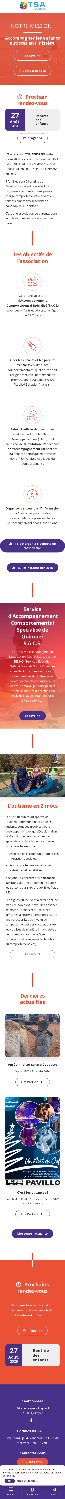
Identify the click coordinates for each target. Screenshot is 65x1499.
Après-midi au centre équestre (32, 1064)
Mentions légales (27, 1480)
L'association (36, 1199)
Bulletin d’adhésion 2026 (35, 568)
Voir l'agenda (32, 138)
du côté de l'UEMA (16, 1199)
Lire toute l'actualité (32, 1234)
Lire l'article (30, 1082)
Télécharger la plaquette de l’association (35, 546)
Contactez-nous (34, 71)
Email (54, 1494)
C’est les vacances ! (32, 1192)
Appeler (32, 1494)
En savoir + (32, 56)
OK (9, 1480)
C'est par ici (34, 1462)
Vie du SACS (22, 1071)
